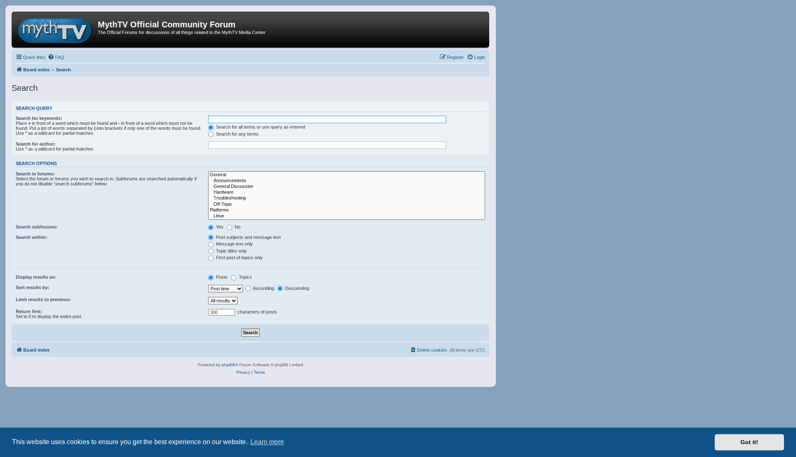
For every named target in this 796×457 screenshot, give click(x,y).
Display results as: (36, 277)
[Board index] (56, 29)
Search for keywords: (39, 118)
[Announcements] (346, 181)
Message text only (234, 243)
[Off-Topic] (346, 204)
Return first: (29, 311)
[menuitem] (56, 57)
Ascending (263, 288)
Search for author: (36, 143)
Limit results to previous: (43, 299)
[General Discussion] (346, 187)
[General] (346, 175)
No (236, 226)
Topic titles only (231, 250)
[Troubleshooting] (346, 198)
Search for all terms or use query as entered (260, 126)
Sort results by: (32, 287)
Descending (296, 288)
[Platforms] (346, 210)
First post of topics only (239, 257)
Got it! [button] (749, 442)
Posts (221, 277)
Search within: (31, 237)
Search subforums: (37, 226)
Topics (245, 277)
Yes (219, 226)
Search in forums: (35, 173)
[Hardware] (346, 192)
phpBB (228, 364)
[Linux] (346, 216)
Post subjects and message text (248, 237)
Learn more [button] (267, 441)
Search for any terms (237, 133)
